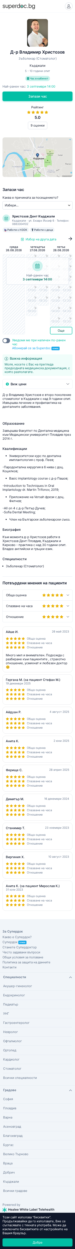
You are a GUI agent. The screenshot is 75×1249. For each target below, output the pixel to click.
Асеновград (12, 1126)
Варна (7, 1117)
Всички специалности (20, 1078)
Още (61, 331)
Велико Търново (15, 1154)
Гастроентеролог (16, 1023)
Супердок (13, 942)
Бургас (8, 1145)
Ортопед (9, 1050)
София (8, 1099)
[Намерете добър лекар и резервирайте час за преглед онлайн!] (18, 6)
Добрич (9, 1172)
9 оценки (38, 125)
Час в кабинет (38, 78)
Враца (7, 1163)
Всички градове (15, 1191)
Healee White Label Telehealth (30, 1209)
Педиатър (10, 1004)
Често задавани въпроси (21, 952)
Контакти (9, 967)
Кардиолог (11, 1059)
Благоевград (12, 1136)
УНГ (6, 1014)
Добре (37, 1242)
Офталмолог (12, 1041)
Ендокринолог (14, 995)
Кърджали (11, 1182)
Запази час (37, 96)
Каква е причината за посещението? (30, 198)
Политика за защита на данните (26, 962)
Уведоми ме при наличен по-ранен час (39, 344)
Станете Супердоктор (19, 947)
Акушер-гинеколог (17, 986)
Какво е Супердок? (17, 937)
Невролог (10, 1032)
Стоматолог (12, 1069)
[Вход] (68, 6)
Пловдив (9, 1108)
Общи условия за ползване (22, 957)
